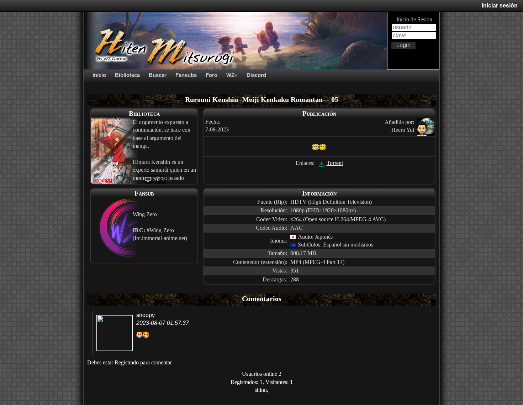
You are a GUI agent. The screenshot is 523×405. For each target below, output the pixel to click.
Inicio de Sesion (414, 19)
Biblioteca (127, 75)
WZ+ (232, 75)
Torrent (335, 163)
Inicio (99, 75)
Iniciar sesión (500, 5)
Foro (211, 75)
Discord (256, 75)
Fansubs (186, 75)
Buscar (158, 75)
